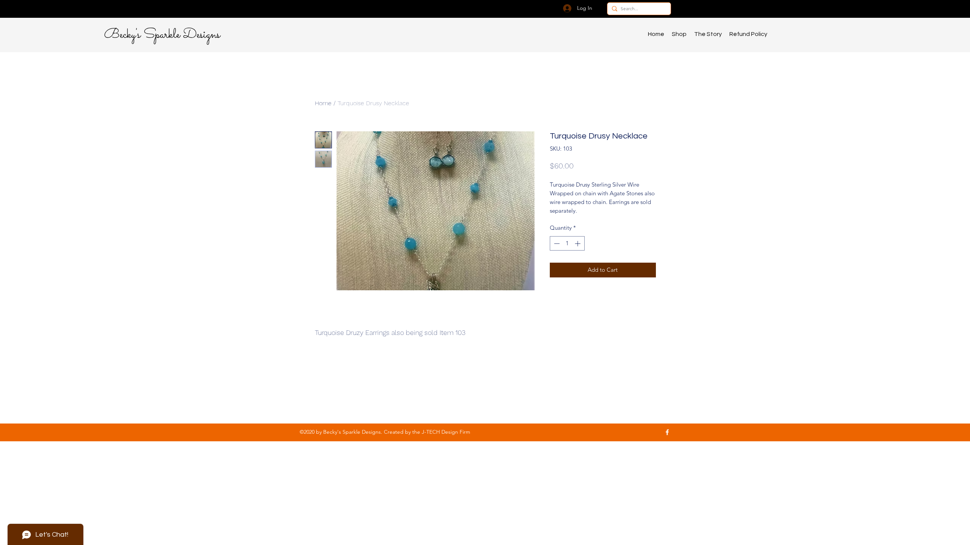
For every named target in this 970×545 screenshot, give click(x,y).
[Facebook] (667, 432)
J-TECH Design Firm (446, 431)
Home (323, 103)
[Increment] (578, 244)
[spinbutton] (567, 244)
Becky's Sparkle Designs (162, 35)
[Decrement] (556, 244)
